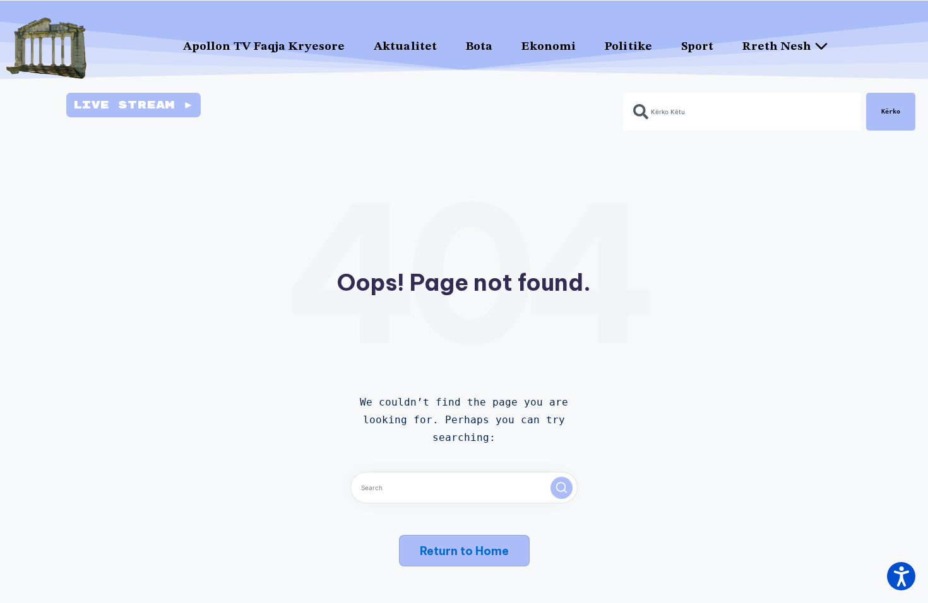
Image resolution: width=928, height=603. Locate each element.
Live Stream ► (133, 105)
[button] (561, 488)
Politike (628, 47)
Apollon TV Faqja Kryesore (264, 47)
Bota (479, 47)
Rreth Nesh (776, 47)
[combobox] (742, 112)
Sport (697, 47)
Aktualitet (405, 47)
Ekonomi (548, 47)
